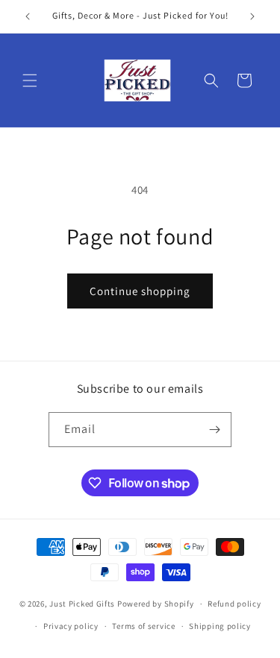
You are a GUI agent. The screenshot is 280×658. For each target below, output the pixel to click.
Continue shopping (140, 291)
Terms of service (143, 626)
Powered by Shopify (155, 603)
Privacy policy (71, 626)
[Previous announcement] (27, 16)
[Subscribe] (214, 429)
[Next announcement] (252, 16)
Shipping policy (220, 626)
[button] (29, 80)
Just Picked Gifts (82, 603)
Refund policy (234, 603)
